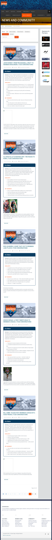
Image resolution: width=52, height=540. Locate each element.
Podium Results (20, 31)
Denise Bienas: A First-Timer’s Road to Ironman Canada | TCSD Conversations (17, 321)
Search (16, 36)
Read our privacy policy (7, 535)
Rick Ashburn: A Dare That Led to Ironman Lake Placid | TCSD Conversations (18, 247)
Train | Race (26, 11)
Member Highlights (17, 15)
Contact (48, 15)
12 (24, 494)
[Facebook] (45, 534)
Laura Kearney (15, 250)
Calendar (19, 11)
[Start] (3, 494)
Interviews (11, 34)
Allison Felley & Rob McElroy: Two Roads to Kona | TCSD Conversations (19, 157)
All (7, 31)
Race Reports (27, 31)
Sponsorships (40, 15)
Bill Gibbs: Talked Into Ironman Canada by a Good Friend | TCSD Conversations (19, 413)
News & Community (27, 15)
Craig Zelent (15, 67)
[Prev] (6, 494)
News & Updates (12, 31)
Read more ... (6, 133)
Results (33, 11)
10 (19, 494)
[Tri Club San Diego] (4, 4)
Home (3, 11)
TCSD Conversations (7, 67)
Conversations (5, 34)
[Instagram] (48, 534)
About (7, 11)
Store (34, 15)
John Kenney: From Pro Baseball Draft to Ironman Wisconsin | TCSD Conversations (18, 64)
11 (22, 494)
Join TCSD (13, 11)
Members (8, 15)
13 (27, 494)
